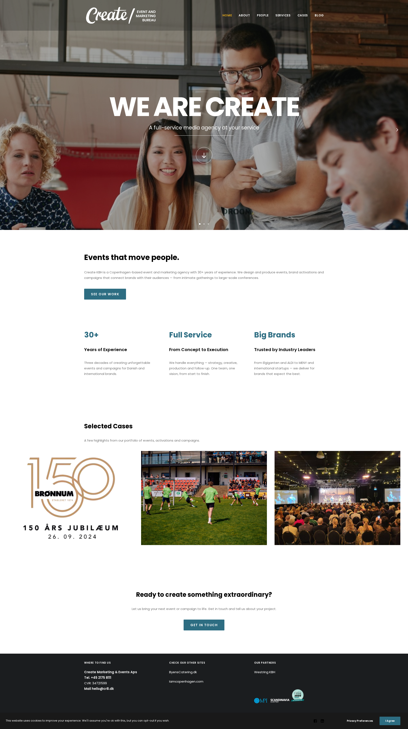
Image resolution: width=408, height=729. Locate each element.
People (263, 15)
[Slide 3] (208, 224)
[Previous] (11, 133)
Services (283, 15)
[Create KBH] (121, 15)
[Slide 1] (200, 224)
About (244, 15)
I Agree (390, 721)
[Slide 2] (204, 224)
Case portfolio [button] (204, 167)
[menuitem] (228, 15)
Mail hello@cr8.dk (99, 688)
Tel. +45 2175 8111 (97, 677)
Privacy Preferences (360, 721)
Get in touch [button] (204, 625)
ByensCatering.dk (183, 672)
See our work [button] (105, 294)
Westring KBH (264, 672)
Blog (319, 15)
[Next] (397, 133)
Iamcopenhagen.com (186, 681)
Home (227, 15)
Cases (303, 15)
